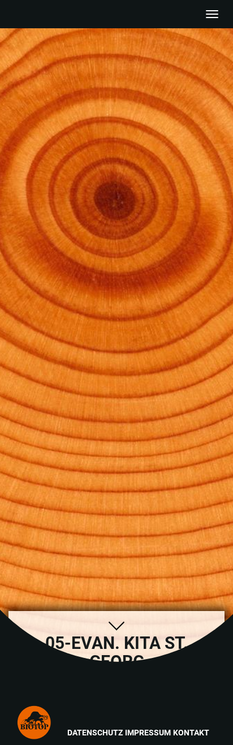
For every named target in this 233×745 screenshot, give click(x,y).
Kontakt (191, 732)
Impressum (148, 732)
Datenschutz (95, 732)
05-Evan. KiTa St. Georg (61, 693)
